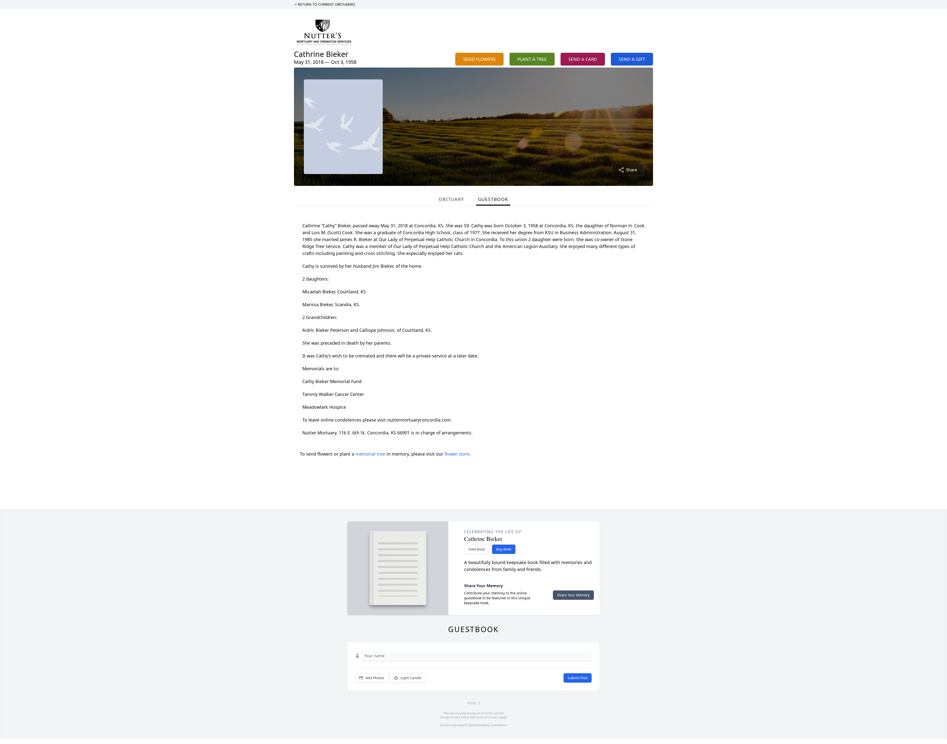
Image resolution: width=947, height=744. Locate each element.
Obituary (451, 199)
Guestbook (493, 199)
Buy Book (503, 549)
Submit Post (577, 677)
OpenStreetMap (479, 725)
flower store (457, 454)
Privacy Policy (459, 717)
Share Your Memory (573, 595)
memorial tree (370, 454)
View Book (476, 549)
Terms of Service (486, 717)
